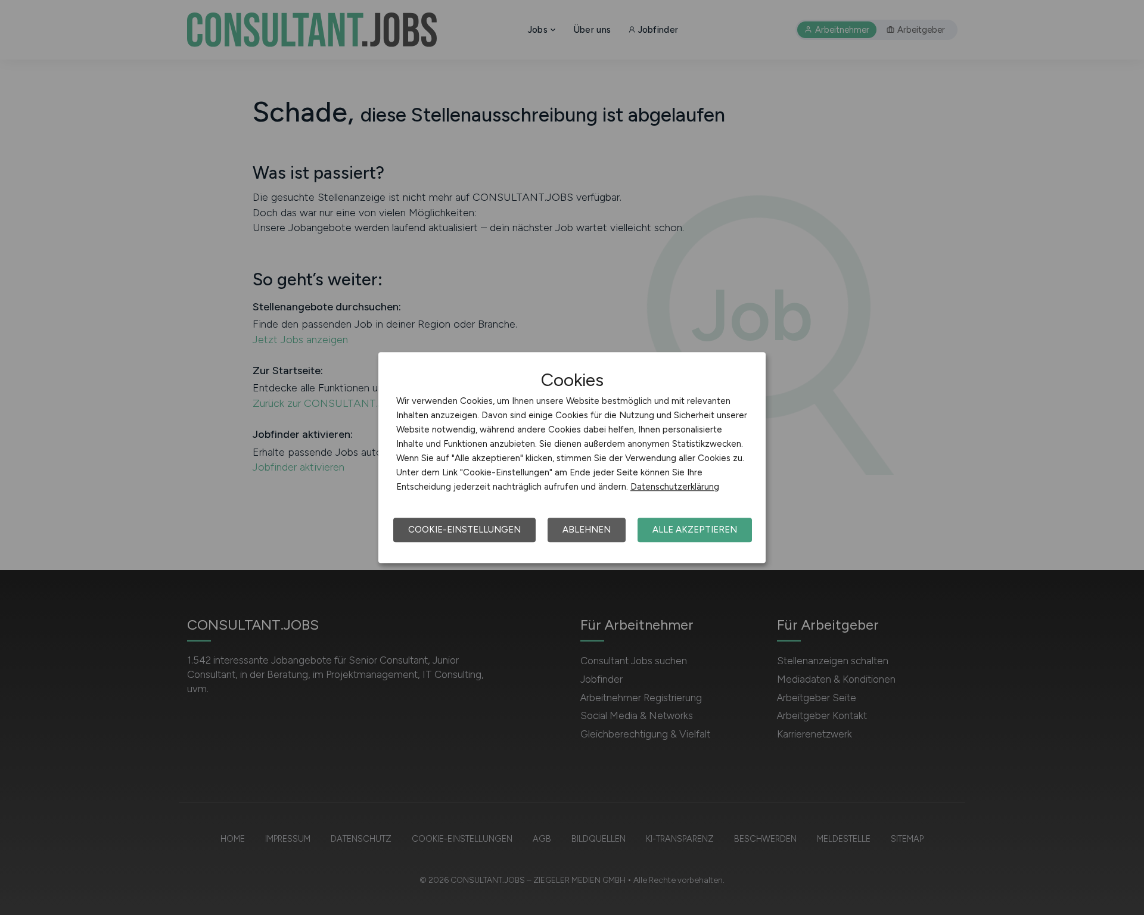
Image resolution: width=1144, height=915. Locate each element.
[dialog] (572, 457)
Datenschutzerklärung (674, 486)
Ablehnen (586, 529)
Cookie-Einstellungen (464, 529)
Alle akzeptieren (694, 529)
